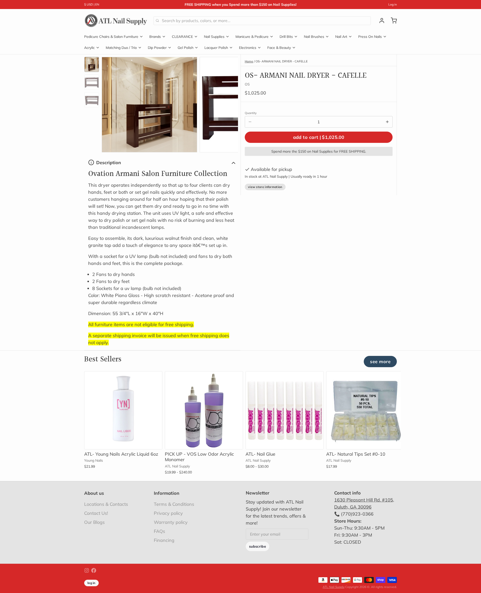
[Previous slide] (109, 103)
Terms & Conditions (174, 504)
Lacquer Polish (216, 47)
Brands (155, 36)
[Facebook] (93, 570)
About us (94, 493)
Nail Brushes (314, 36)
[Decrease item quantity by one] (250, 121)
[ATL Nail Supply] (116, 20)
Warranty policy (171, 522)
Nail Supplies (214, 36)
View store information (265, 187)
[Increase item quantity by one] (387, 121)
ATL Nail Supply (333, 587)
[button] (319, 137)
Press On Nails (370, 36)
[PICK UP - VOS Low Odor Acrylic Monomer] (204, 410)
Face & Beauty (279, 47)
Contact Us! (96, 513)
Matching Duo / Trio (121, 47)
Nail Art (341, 36)
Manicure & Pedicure (252, 36)
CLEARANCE (182, 36)
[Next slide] (230, 103)
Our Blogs (94, 522)
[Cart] (392, 21)
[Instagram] (86, 570)
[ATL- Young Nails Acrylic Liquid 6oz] (123, 410)
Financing (164, 540)
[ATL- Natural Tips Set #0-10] (365, 410)
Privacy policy (168, 513)
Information (166, 493)
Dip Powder (157, 47)
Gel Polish (185, 47)
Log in (392, 4)
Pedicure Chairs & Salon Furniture (111, 36)
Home (249, 61)
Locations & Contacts (106, 504)
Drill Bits (286, 36)
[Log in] (380, 21)
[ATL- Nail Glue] (285, 410)
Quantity (251, 113)
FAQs (159, 531)
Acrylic (89, 47)
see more (380, 361)
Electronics (247, 47)
